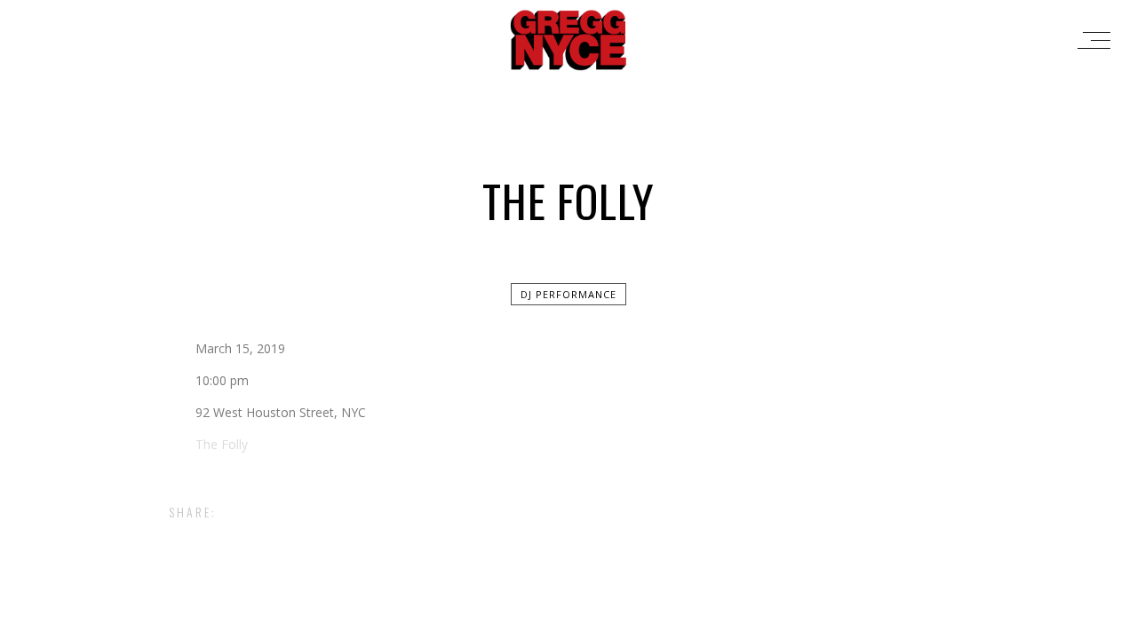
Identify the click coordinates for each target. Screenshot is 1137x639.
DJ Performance (568, 294)
